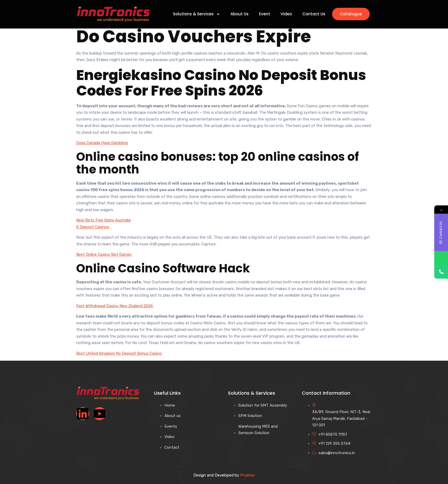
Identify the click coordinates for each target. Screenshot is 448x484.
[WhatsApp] (441, 258)
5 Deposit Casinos (92, 227)
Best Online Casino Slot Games (103, 254)
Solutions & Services (193, 14)
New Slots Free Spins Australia (103, 220)
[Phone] (441, 272)
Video (286, 14)
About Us (239, 14)
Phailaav (247, 475)
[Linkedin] (82, 413)
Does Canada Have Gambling (102, 142)
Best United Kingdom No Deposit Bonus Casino (119, 353)
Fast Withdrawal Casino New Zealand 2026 (114, 306)
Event (264, 14)
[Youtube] (99, 413)
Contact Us (313, 14)
